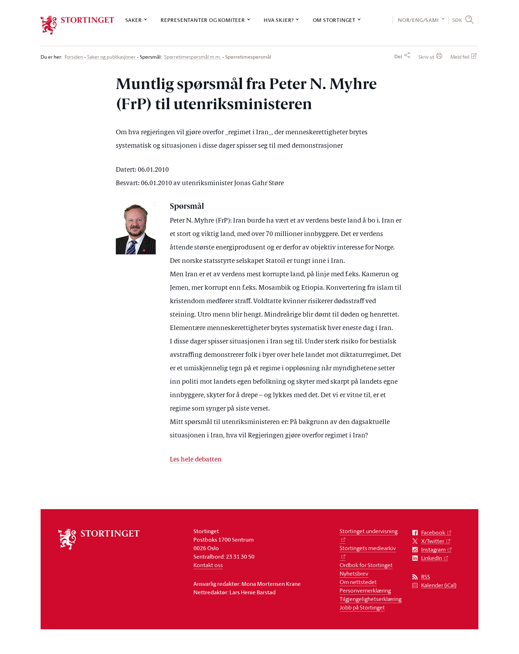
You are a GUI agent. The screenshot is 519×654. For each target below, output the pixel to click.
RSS (425, 577)
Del (398, 56)
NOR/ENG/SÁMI (418, 20)
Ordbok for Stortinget (366, 565)
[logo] (77, 25)
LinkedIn (431, 558)
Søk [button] (457, 19)
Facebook (433, 533)
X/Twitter (432, 541)
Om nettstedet (358, 582)
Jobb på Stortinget (362, 607)
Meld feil (460, 56)
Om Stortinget (334, 20)
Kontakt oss (208, 565)
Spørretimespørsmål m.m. (192, 57)
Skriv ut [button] (426, 56)
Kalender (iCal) (439, 585)
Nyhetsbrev (354, 573)
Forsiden (74, 57)
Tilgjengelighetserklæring (370, 599)
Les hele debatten (196, 459)
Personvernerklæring (365, 590)
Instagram (433, 550)
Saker (133, 20)
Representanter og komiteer (203, 20)
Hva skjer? (279, 20)
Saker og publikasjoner (111, 57)
